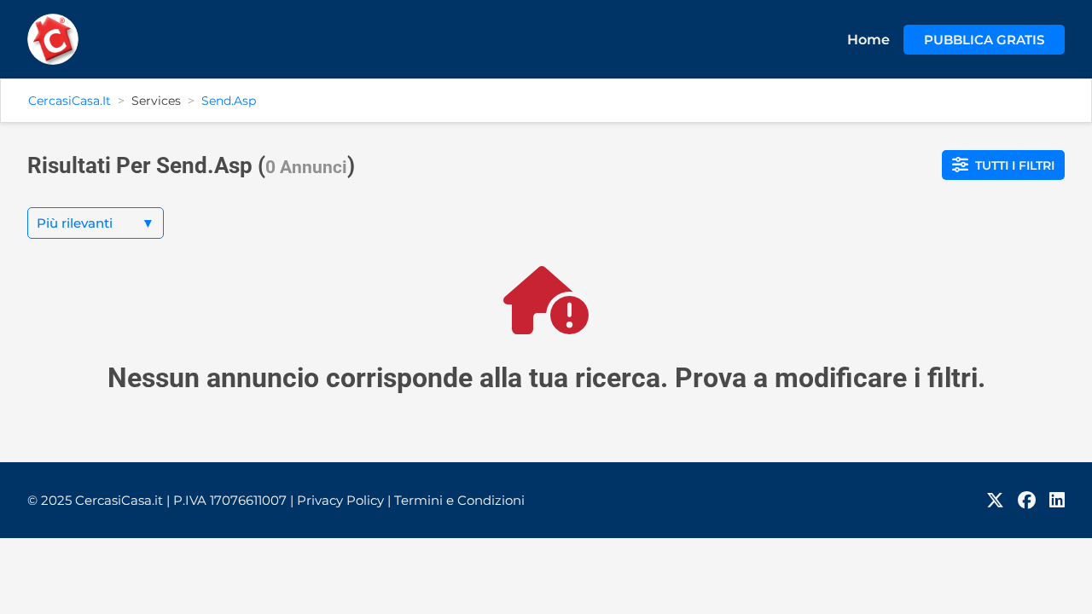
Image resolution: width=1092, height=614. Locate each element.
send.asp (228, 100)
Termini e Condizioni (459, 500)
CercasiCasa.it (69, 100)
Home (868, 40)
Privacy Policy (344, 500)
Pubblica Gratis (984, 40)
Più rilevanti (95, 223)
